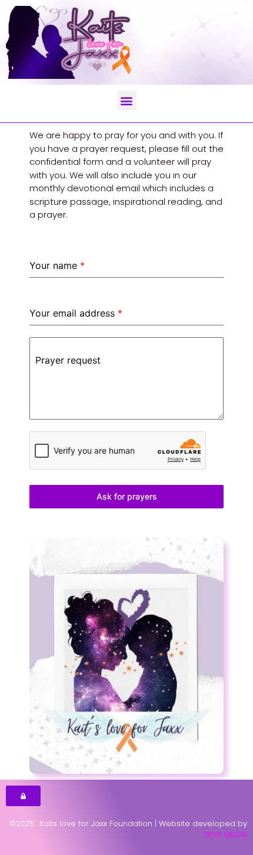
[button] (127, 100)
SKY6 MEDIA (225, 834)
